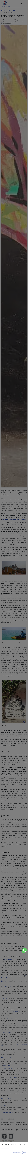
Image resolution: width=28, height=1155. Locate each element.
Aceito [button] (24, 1152)
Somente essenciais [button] (17, 1152)
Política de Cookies (5, 1148)
